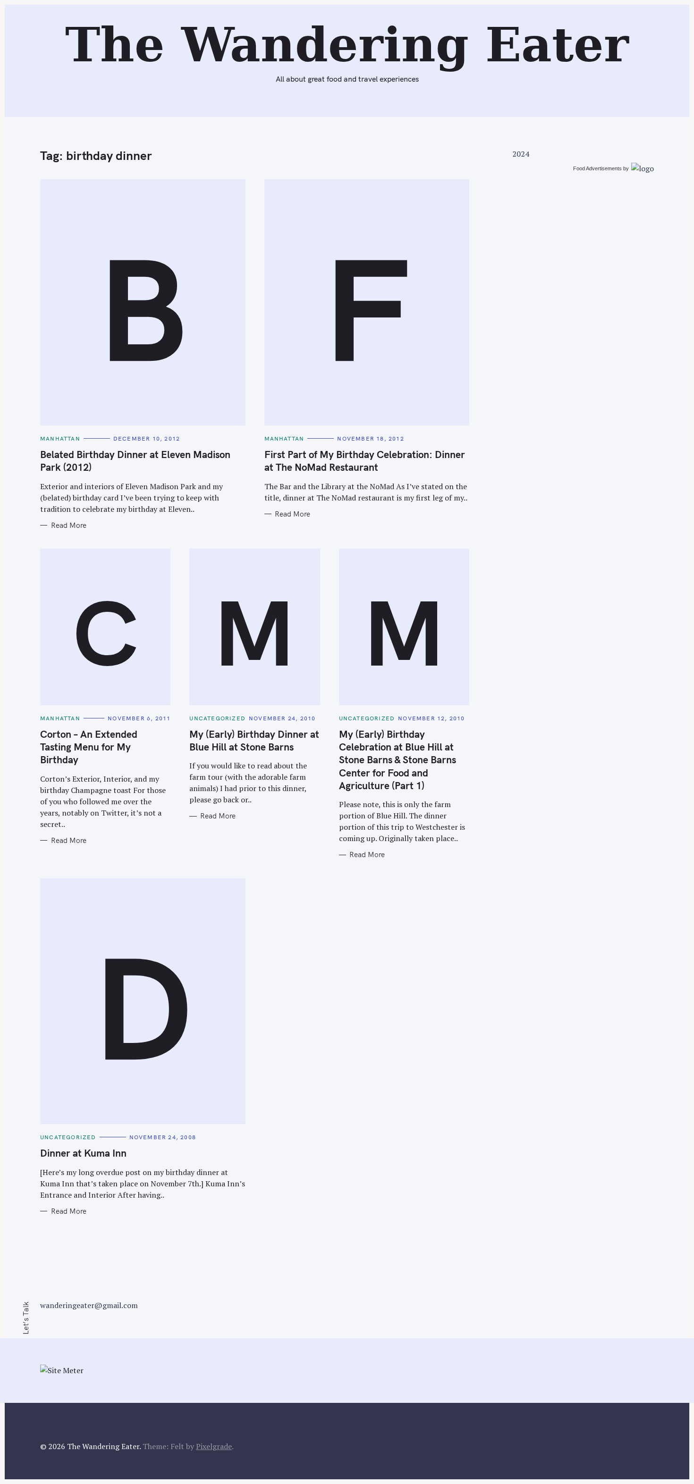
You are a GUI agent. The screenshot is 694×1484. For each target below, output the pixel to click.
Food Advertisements (597, 168)
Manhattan (60, 438)
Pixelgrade (214, 1446)
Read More (68, 525)
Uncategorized (217, 718)
